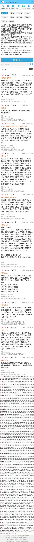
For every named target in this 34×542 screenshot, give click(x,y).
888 (15, 458)
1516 (27, 532)
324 (31, 403)
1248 (26, 499)
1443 (3, 524)
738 (9, 444)
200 (11, 392)
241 (29, 395)
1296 (18, 505)
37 (15, 378)
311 (4, 403)
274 (29, 398)
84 (17, 381)
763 (27, 445)
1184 (26, 491)
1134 (28, 485)
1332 (13, 510)
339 (29, 405)
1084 (31, 478)
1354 (3, 513)
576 (12, 428)
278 (4, 400)
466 (21, 417)
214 (6, 394)
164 (4, 389)
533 (24, 423)
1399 (21, 517)
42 (23, 378)
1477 (25, 527)
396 (11, 411)
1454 (32, 524)
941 (24, 463)
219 (17, 394)
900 (6, 459)
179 (2, 391)
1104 (16, 481)
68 (27, 380)
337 (24, 405)
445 (11, 416)
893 (26, 458)
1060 (1, 477)
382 (16, 409)
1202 (6, 494)
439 (33, 414)
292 (33, 400)
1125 (5, 485)
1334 (18, 510)
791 (17, 449)
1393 (5, 517)
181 (6, 391)
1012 (9, 470)
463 (15, 417)
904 (15, 459)
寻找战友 (4, 17)
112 (32, 383)
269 (19, 398)
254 (21, 397)
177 (31, 389)
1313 (30, 507)
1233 (20, 497)
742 (17, 444)
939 (19, 463)
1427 (27, 521)
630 (22, 433)
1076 (10, 478)
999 (8, 469)
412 (11, 412)
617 (29, 431)
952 (13, 464)
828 (26, 452)
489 (1, 420)
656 (8, 436)
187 (18, 391)
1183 (23, 491)
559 (11, 427)
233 (12, 395)
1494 (3, 530)
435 (24, 414)
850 (4, 455)
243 (33, 395)
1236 (28, 497)
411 (8, 412)
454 (30, 416)
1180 (15, 491)
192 (29, 391)
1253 (6, 500)
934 (9, 463)
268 (17, 398)
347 (11, 406)
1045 (29, 474)
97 (2, 383)
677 (18, 438)
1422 (14, 521)
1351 (29, 511)
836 (9, 453)
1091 (16, 480)
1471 (9, 527)
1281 (13, 503)
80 (11, 381)
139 (20, 386)
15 (16, 376)
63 (20, 380)
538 (1, 425)
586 (33, 428)
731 (29, 442)
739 (11, 444)
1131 (20, 485)
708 (15, 441)
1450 (21, 524)
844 (26, 453)
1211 (30, 494)
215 (8, 394)
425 (4, 414)
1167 (14, 489)
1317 (6, 508)
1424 (20, 521)
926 (26, 461)
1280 (10, 503)
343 (3, 406)
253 (19, 397)
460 (8, 417)
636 (1, 434)
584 (29, 428)
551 (28, 425)
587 (1, 430)
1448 (16, 524)
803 (8, 450)
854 (13, 455)
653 (2, 436)
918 (10, 461)
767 (2, 447)
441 (3, 416)
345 (7, 406)
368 (21, 408)
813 (29, 450)
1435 (15, 522)
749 (32, 444)
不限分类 (4, 13)
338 (26, 405)
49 (33, 378)
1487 (18, 528)
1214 (4, 496)
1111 (1, 483)
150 (9, 387)
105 (17, 383)
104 (15, 383)
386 (24, 409)
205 (21, 392)
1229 (10, 497)
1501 (21, 530)
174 (25, 389)
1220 (20, 496)
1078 (15, 478)
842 (21, 453)
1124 (2, 485)
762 (25, 445)
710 (19, 441)
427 (8, 414)
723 (12, 442)
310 (2, 403)
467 (23, 417)
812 (27, 450)
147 (3, 387)
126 (27, 384)
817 (4, 452)
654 (4, 436)
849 (2, 455)
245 (3, 397)
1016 (20, 470)
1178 (10, 491)
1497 (10, 530)
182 (8, 391)
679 (22, 438)
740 (13, 444)
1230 (13, 497)
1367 (4, 514)
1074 (5, 478)
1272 (22, 502)
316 (15, 403)
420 (27, 412)
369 (23, 408)
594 (15, 430)
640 (9, 434)
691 (13, 439)
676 (16, 438)
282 (12, 400)
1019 (27, 470)
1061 (4, 477)
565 (23, 427)
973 (22, 466)
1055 (22, 475)
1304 (6, 507)
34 (11, 378)
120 (15, 384)
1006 (27, 469)
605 (4, 431)
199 (9, 392)
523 (4, 423)
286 (20, 400)
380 (12, 409)
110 (27, 383)
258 (30, 397)
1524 (14, 533)
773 (14, 447)
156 (21, 387)
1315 (1, 508)
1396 (13, 517)
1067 (20, 477)
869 (10, 456)
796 (28, 449)
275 (31, 398)
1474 (17, 527)
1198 (29, 492)
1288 (31, 503)
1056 (24, 475)
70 (30, 380)
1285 (23, 503)
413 (13, 412)
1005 (24, 469)
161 (32, 387)
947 (2, 464)
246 (5, 397)
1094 (24, 480)
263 (6, 398)
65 (23, 380)
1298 (24, 505)
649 (28, 434)
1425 (22, 521)
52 (3, 380)
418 (23, 412)
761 (23, 445)
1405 (3, 519)
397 (13, 411)
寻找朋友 (19, 13)
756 (13, 445)
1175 (2, 491)
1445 (8, 524)
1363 (27, 513)
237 (20, 395)
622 (6, 433)
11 (11, 376)
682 (29, 438)
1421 (12, 521)
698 (28, 439)
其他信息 (11, 21)
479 (14, 419)
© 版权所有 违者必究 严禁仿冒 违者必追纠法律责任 (17, 541)
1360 (19, 513)
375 (2, 409)
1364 (30, 513)
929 (33, 461)
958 (25, 464)
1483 (7, 528)
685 (1, 439)
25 (31, 376)
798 (32, 449)
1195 (21, 492)
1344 (10, 511)
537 (33, 423)
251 (15, 397)
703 (4, 441)
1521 (6, 533)
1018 (25, 470)
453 (28, 416)
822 (14, 452)
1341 (3, 511)
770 (8, 447)
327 (4, 405)
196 (3, 392)
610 (15, 431)
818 (6, 452)
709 (17, 441)
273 (27, 398)
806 (15, 450)
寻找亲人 (11, 13)
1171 (25, 489)
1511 (14, 532)
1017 (22, 470)
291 (31, 400)
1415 (30, 519)
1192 (13, 492)
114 (2, 384)
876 (24, 456)
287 (22, 400)
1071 (30, 477)
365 (15, 408)
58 (12, 380)
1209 (24, 494)
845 (28, 453)
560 (13, 427)
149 (7, 387)
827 (24, 452)
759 (19, 445)
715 (29, 441)
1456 (3, 525)
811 (25, 450)
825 (20, 452)
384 (20, 409)
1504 (29, 530)
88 (23, 381)
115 (4, 384)
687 (5, 439)
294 (3, 401)
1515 (24, 532)
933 (7, 463)
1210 (27, 494)
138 (18, 386)
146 (1, 387)
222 (23, 394)
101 (9, 383)
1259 (22, 500)
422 (31, 412)
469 (27, 417)
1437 (20, 522)
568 (29, 427)
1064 (12, 477)
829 (29, 452)
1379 (2, 516)
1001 (13, 469)
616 (27, 431)
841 (19, 453)
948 (4, 464)
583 (26, 428)
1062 (6, 477)
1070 (27, 477)
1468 (1, 527)
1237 (31, 497)
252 (17, 397)
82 (14, 381)
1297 (21, 505)
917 (8, 461)
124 (23, 384)
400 (19, 411)
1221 (22, 496)
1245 (18, 499)
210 (32, 392)
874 (20, 456)
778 (24, 447)
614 (23, 431)
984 (11, 467)
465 (19, 417)
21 (25, 376)
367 (19, 408)
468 (25, 417)
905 (17, 459)
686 (3, 439)
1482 (5, 528)
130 (2, 386)
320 (23, 403)
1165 (9, 489)
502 (28, 420)
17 (19, 376)
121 (17, 384)
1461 (16, 525)
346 (9, 406)
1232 (18, 497)
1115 (12, 483)
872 (16, 456)
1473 (14, 527)
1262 (30, 500)
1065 (14, 477)
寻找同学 (27, 13)
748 (30, 444)
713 (25, 441)
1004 (21, 469)
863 (31, 455)
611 (17, 431)
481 (18, 419)
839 (15, 453)
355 (28, 406)
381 (14, 409)
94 (31, 381)
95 (33, 381)
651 (32, 434)
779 (26, 447)
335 (20, 405)
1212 (32, 494)
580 (20, 428)
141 (24, 386)
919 (12, 461)
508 (6, 422)
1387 (23, 516)
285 (18, 400)
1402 (29, 517)
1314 (32, 507)
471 (31, 417)
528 (14, 423)
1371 (14, 514)
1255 (11, 500)
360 (4, 408)
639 (7, 434)
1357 (11, 513)
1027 (15, 472)
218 (15, 394)
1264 (1, 502)
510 (11, 422)
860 (25, 455)
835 (7, 453)
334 (18, 405)
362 (8, 408)
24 (30, 376)
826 (22, 452)
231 (8, 395)
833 (3, 453)
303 (21, 401)
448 (17, 416)
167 (11, 389)
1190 (8, 492)
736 (5, 444)
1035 (3, 474)
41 (21, 378)
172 (21, 389)
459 (6, 417)
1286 (26, 503)
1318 (9, 508)
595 (17, 430)
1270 (17, 502)
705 (8, 441)
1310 (22, 507)
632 (26, 433)
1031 (26, 472)
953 (15, 464)
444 (9, 416)
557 (6, 427)
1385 (18, 516)
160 (30, 387)
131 (4, 386)
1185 (28, 491)
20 (24, 376)
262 (4, 398)
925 (24, 461)
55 (8, 380)
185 (14, 391)
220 (19, 394)
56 (9, 380)
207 (26, 392)
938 (17, 463)
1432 (7, 522)
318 (19, 403)
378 (8, 409)
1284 (20, 503)
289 (26, 400)
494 (11, 420)
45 (27, 378)
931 (3, 463)
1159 (27, 488)
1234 (23, 497)
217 (13, 394)
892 (24, 458)
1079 (18, 478)
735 (3, 444)
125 (25, 384)
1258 (19, 500)
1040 (16, 474)
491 (5, 420)
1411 (19, 519)
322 (27, 403)
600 (28, 430)
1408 (11, 519)
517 (25, 422)
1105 (19, 481)
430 (14, 414)
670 (4, 438)
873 (18, 456)
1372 (17, 514)
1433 (10, 522)
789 (13, 449)
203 (17, 392)
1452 (26, 524)
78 (8, 381)
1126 (7, 485)
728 (22, 442)
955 (19, 464)
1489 (23, 528)
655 (6, 436)
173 (23, 389)
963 (2, 466)
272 (25, 398)
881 (1, 458)
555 (2, 427)
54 (6, 380)
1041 (18, 474)
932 (5, 463)
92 (28, 381)
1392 (3, 517)
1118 (20, 483)
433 (20, 414)
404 (28, 411)
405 (30, 411)
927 (29, 461)
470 (29, 417)
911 (29, 459)
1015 (17, 470)
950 (8, 464)
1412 (22, 519)
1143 (18, 486)
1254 (8, 500)
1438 (23, 522)
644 (17, 434)
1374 (22, 514)
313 (8, 403)
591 (9, 430)
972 (20, 466)
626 (14, 433)
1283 (18, 503)
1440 (28, 522)
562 (17, 427)
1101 (8, 481)
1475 (20, 527)
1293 (10, 505)
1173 (30, 489)
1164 (6, 489)
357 (32, 406)
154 (17, 387)
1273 (25, 502)
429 (12, 414)
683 (31, 438)
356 (30, 406)
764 (29, 445)
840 (17, 453)
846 (30, 453)
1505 (32, 530)
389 (31, 409)
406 (32, 411)
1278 (5, 503)
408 (2, 412)
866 (4, 456)
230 (6, 395)
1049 (6, 475)
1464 (24, 525)
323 (29, 403)
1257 (16, 500)
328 (6, 405)
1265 (4, 502)
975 (26, 466)
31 (6, 378)
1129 (15, 485)
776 (20, 447)
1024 (7, 472)
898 (2, 459)
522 (2, 423)
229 (4, 395)
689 (9, 439)
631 (24, 433)
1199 (32, 492)
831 (33, 452)
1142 (16, 486)
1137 (3, 486)
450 (21, 416)
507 (4, 422)
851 (6, 455)
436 (26, 414)
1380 (5, 516)
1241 (8, 499)
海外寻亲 (4, 21)
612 (19, 431)
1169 (20, 489)
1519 (1, 533)
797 (30, 449)
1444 (5, 524)
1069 (25, 477)
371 (27, 408)
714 (27, 441)
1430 (2, 522)
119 (13, 384)
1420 (9, 521)
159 (28, 387)
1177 (7, 491)
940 (21, 463)
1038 (10, 474)
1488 (20, 528)
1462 (19, 525)
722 (10, 442)
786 (7, 449)
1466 (30, 525)
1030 (23, 472)
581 (22, 428)
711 (21, 441)
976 (29, 466)
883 (5, 458)
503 (30, 420)
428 (10, 414)
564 (21, 427)
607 (8, 431)
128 (31, 384)
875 (22, 456)
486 (29, 419)
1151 (6, 488)
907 (21, 459)
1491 (28, 528)
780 (29, 447)
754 (8, 445)
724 (14, 442)
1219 (17, 496)
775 (18, 447)
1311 (24, 507)
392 (3, 411)
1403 (32, 517)
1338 (28, 510)
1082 (26, 478)
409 (4, 412)
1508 (6, 532)
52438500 (25, 537)
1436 (18, 522)
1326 (30, 508)
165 (6, 389)
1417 (1, 521)
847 (32, 453)
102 (11, 383)
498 (19, 420)
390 (33, 409)
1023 (5, 472)
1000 (11, 469)
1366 (1, 514)
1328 (2, 510)
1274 (27, 502)
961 (31, 464)
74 (2, 381)
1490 (26, 528)
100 (7, 383)
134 (10, 386)
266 (13, 398)
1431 (5, 522)
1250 (32, 499)
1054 (19, 475)
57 (11, 380)
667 (31, 436)
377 (6, 409)
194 (33, 391)
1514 (22, 532)
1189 (5, 492)
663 (23, 436)
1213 (1, 496)
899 (4, 459)
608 (11, 431)
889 (17, 458)
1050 (8, 475)
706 (11, 441)
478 (12, 419)
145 (33, 386)
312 (6, 403)
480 (16, 419)
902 (11, 459)
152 (13, 387)
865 (2, 456)
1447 (13, 524)
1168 (17, 489)
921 (16, 461)
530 (18, 423)
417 (21, 412)
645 (19, 434)
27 (0, 378)
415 (17, 412)
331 (12, 405)
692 (15, 439)
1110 (32, 481)
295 (5, 401)
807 (17, 450)
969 (14, 466)
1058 (30, 475)
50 (0, 380)
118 (11, 384)
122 (19, 384)
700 (32, 439)
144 (31, 386)
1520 (4, 533)
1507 (3, 532)
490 (3, 420)
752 (4, 445)
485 (26, 419)
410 (6, 412)
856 (17, 455)
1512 (16, 532)
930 (1, 463)
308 (32, 401)
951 (11, 464)
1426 (25, 521)
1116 (14, 483)
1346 (16, 511)
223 (25, 394)
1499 (16, 530)
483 (22, 419)
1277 (2, 503)
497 (17, 420)
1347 (18, 511)
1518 (32, 532)
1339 (31, 510)
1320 (14, 508)
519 (29, 422)
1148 (32, 486)
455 (32, 416)
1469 (4, 527)
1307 (14, 507)
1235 (26, 497)
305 (26, 401)
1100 (6, 481)
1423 (17, 521)
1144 (21, 486)
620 (2, 433)
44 (25, 378)
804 (11, 450)
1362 (24, 513)
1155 (16, 488)
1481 (2, 528)
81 (12, 381)
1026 (13, 472)
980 (3, 467)
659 (15, 436)
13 (14, 376)
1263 (32, 500)
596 (19, 430)
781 (31, 447)
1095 (26, 480)
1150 (3, 488)
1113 (6, 483)
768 (4, 447)
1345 (13, 511)
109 (25, 383)
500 (24, 420)
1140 (10, 486)
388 (29, 409)
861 (27, 455)
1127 (10, 485)
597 (21, 430)
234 (14, 395)
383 (18, 409)
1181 (18, 491)
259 (32, 397)
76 (5, 381)
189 (22, 391)
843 (24, 453)
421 (29, 412)
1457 (6, 525)
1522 (9, 533)
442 (5, 416)
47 (30, 378)
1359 (16, 513)
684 (33, 438)
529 (16, 423)
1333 (15, 510)
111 (29, 383)
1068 (22, 477)
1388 (26, 516)
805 (13, 450)
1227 (5, 497)
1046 (32, 474)
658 (13, 436)
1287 (28, 503)
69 (28, 380)
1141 (13, 486)
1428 (30, 521)
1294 (13, 505)
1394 (8, 517)
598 (24, 430)
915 (4, 461)
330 (10, 405)
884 (7, 458)
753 (6, 445)
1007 (29, 469)
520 (31, 422)
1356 (8, 513)
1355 (6, 513)
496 (15, 420)
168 (13, 389)
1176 (5, 491)
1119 (22, 483)
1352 (32, 511)
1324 (25, 508)
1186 (31, 491)
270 (21, 398)
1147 (29, 486)
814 (31, 450)
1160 (30, 488)
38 (17, 378)
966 (8, 466)
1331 (10, 510)
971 (18, 466)
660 (17, 436)
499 (21, 420)
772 (12, 447)
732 (31, 442)
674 (12, 438)
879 (31, 456)
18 (21, 376)
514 (19, 422)
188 (20, 391)
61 (17, 380)
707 (13, 441)
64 (21, 380)
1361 (22, 513)
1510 (11, 532)
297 (9, 401)
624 (10, 433)
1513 (19, 532)
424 (2, 414)
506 (2, 422)
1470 (6, 527)
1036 (5, 474)
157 (24, 387)
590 (7, 430)
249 (11, 397)
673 (10, 438)
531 (20, 423)
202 (15, 392)
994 (32, 467)
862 (29, 455)
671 (6, 438)
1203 (8, 494)
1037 (8, 474)
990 (24, 467)
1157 (22, 488)
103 (13, 383)
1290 (3, 505)
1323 (22, 508)
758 (17, 445)
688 (7, 439)
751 (2, 445)
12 (12, 376)
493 (9, 420)
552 (30, 425)
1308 (16, 507)
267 (15, 398)
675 (14, 438)
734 (1, 444)
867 (6, 456)
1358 (14, 513)
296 (7, 401)
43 (24, 378)
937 (15, 463)
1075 (7, 478)
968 (12, 466)
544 (13, 425)
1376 (27, 514)
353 (24, 406)
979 (1, 467)
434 (22, 414)
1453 (29, 524)
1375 (25, 514)
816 (2, 452)
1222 (25, 496)
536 (31, 423)
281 (10, 400)
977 (31, 466)
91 (27, 381)
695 (21, 439)
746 (26, 444)
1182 (20, 491)
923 (20, 461)
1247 (24, 499)
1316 (4, 508)
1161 (32, 488)
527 (12, 423)
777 (22, 447)
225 (29, 394)
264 (8, 398)
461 (11, 417)
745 (24, 444)
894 (28, 458)
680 (24, 438)
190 (24, 391)
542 (9, 425)
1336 (23, 510)
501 (26, 420)
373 (31, 408)
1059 (32, 475)
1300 (29, 505)
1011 (6, 470)
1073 (2, 478)
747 (28, 444)
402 (24, 411)
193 (31, 391)
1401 (26, 517)
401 (21, 411)
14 (15, 376)
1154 (14, 488)
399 (17, 411)
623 (8, 433)
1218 (14, 496)
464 (17, 417)
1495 (5, 530)
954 (17, 464)
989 (21, 467)
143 (29, 386)
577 (14, 428)
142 (26, 386)
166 (8, 389)
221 (21, 394)
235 (16, 395)
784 (3, 449)
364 (13, 408)
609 (13, 431)
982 (7, 467)
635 (33, 433)
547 (19, 425)
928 (31, 461)
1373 (20, 514)
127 (29, 384)
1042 (21, 474)
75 (3, 381)
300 (15, 401)
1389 (28, 516)
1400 (24, 517)
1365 (32, 513)
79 (9, 381)
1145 (24, 486)
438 (31, 414)
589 (5, 430)
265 (11, 398)
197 (5, 392)
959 (27, 464)
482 (20, 419)
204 (19, 392)
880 (33, 456)
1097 (32, 480)
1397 (16, 517)
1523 (12, 533)
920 (14, 461)
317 (17, 403)
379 (10, 409)
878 (29, 456)
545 (15, 425)
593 (13, 430)
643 (15, 434)
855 (15, 455)
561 (15, 427)
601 (30, 430)
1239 (3, 499)
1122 (30, 483)
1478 (27, 527)
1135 (31, 485)
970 (16, 466)
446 (13, 416)
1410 (16, 519)
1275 (30, 502)
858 (21, 455)
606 (6, 431)
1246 (21, 499)
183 (10, 391)
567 (27, 427)
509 (8, 422)
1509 (8, 532)
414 (15, 412)
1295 (16, 505)
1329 (5, 510)
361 (6, 408)
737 (7, 444)
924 (22, 461)
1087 (5, 480)
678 (20, 438)
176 (29, 389)
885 (9, 458)
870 (12, 456)
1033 (31, 472)
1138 (5, 486)
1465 (27, 525)
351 (19, 406)
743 (19, 444)
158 (26, 387)
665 (27, 436)
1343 (8, 511)
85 (18, 381)
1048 (3, 475)
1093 (21, 480)
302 (19, 401)
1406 (6, 519)
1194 (18, 492)
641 (11, 434)
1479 (30, 527)
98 (3, 383)
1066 (17, 477)
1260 (24, 500)
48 (31, 378)
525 (8, 423)
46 (28, 378)
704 (6, 441)
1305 (8, 507)
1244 (16, 499)
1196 (24, 492)
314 (11, 403)
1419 (6, 521)
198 (7, 392)
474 (4, 419)
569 (31, 427)
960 (29, 464)
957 (23, 464)
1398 (18, 517)
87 (21, 381)
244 (1, 397)
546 (17, 425)
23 (28, 376)
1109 (30, 481)
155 (19, 387)
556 (4, 427)
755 (11, 445)
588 (3, 430)
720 (6, 442)
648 (26, 434)
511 (13, 422)
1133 (26, 485)
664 (25, 436)
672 (8, 438)
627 (16, 433)
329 (8, 405)
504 (32, 420)
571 (2, 428)
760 (21, 445)
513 (17, 422)
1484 (10, 528)
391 (1, 411)
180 (4, 391)
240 (26, 395)
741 (15, 444)
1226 (2, 497)
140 (22, 386)
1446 (10, 524)
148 (5, 387)
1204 (11, 494)
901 (8, 459)
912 (31, 459)
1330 (7, 510)
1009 (1, 470)
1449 (18, 524)
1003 (19, 469)
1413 (24, 519)
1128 (13, 485)
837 (11, 453)
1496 (8, 530)
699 (30, 439)
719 (4, 442)
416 (19, 412)
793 (21, 449)
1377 (30, 514)
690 (11, 439)
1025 (10, 472)
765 (31, 445)
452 (26, 416)
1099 (3, 481)
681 (26, 438)
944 (30, 463)
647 (24, 434)
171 (19, 389)
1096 (29, 480)
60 (15, 380)
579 (18, 428)
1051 (11, 475)
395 (9, 411)
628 (18, 433)
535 (29, 423)
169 (15, 389)
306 (28, 401)
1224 (30, 496)
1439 (26, 522)
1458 (8, 525)
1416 (32, 519)
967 (10, 466)
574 (8, 428)
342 (1, 406)
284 (16, 400)
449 (19, 416)
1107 (24, 481)
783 (1, 449)
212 (2, 394)
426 (6, 414)
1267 (9, 502)
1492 (31, 528)
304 (24, 401)
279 (6, 400)
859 (23, 455)
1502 (24, 530)
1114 (9, 483)
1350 (26, 511)
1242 (10, 499)
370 (25, 408)
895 (30, 458)
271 (23, 398)
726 (18, 442)
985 (13, 467)
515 (21, 422)
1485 (13, 528)
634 (31, 433)
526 (10, 423)
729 (24, 442)
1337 (26, 510)
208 (28, 392)
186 (16, 391)
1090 (13, 480)
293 (1, 401)
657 (11, 436)
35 (12, 378)
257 (28, 397)
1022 (2, 472)
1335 (20, 510)
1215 (6, 496)
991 (26, 467)
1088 (8, 480)
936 (13, 463)
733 (33, 442)
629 (20, 433)
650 (30, 434)
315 (13, 403)
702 (2, 441)
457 (2, 417)
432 (18, 414)
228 (2, 395)
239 (24, 395)
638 (5, 434)
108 (23, 383)
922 (18, 461)
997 (4, 469)
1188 (3, 492)
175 (27, 389)
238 (22, 395)
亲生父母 (19, 17)
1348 (21, 511)
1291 (5, 505)
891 (21, 458)
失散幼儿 (27, 17)
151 (11, 387)
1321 (17, 508)
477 (10, 419)
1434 (13, 522)
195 (1, 392)
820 (10, 452)
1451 (24, 524)
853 (11, 455)
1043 (24, 474)
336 (22, 405)
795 (26, 449)
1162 (1, 489)
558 (8, 427)
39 (18, 378)
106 (19, 383)
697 (26, 439)
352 (21, 406)
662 (21, 436)
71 (31, 380)
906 (19, 459)
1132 (23, 485)
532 (22, 423)
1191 (10, 492)
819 (8, 452)
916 (6, 461)
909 (25, 459)
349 (15, 406)
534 (26, 423)
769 (6, 447)
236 (18, 395)
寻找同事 (11, 17)
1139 (8, 486)
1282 (15, 503)
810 (23, 450)
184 (12, 391)
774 (16, 447)
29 (3, 378)
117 (8, 384)
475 (6, 419)
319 (21, 403)
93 (30, 381)
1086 (3, 480)
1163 (4, 489)
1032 (28, 472)
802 (6, 450)
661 (19, 436)
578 (16, 428)
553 (32, 425)
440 (1, 416)
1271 (20, 502)
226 (31, 394)
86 (20, 381)
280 (8, 400)
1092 (18, 480)
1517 (30, 532)
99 (5, 383)
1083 (28, 478)
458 (4, 417)
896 (32, 458)
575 (10, 428)
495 (13, 420)
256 (26, 397)
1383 (13, 516)
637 (3, 434)
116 (6, 384)
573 (6, 428)
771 (10, 447)
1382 (10, 516)
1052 (14, 475)
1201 (3, 494)
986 (15, 467)
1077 (13, 478)
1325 (27, 508)
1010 (4, 470)
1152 (8, 488)
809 (21, 450)
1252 (3, 500)
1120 (25, 483)
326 (2, 405)
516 (23, 422)
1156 (19, 488)
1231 (15, 497)
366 (17, 408)
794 (24, 449)
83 (15, 381)
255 (24, 397)
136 (14, 386)
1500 (18, 530)
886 (11, 458)
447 (15, 416)
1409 (14, 519)
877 (26, 456)
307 (30, 401)
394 (7, 411)
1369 (9, 514)
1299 (26, 505)
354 (26, 406)
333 (16, 405)
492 (7, 420)
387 (26, 409)
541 (7, 425)
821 (12, 452)
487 (31, 419)
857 (19, 455)
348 (13, 406)
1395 (10, 517)
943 (28, 463)
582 (24, 428)
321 (25, 403)
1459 (11, 525)
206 (24, 392)
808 (19, 450)
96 (0, 383)
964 (4, 466)
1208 (22, 494)
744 (21, 444)
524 (6, 423)
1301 (32, 505)
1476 (22, 527)
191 (26, 391)
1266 (6, 502)
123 (21, 384)
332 (14, 405)
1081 (23, 478)
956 (21, 464)
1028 (18, 472)
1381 (7, 516)
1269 (14, 502)
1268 (12, 502)
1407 (8, 519)
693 (17, 439)
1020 (30, 470)
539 (3, 425)
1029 (20, 472)
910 (27, 459)
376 (4, 409)
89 (24, 381)
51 (2, 380)
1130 (18, 485)
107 (21, 383)
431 (16, 414)
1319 (12, 508)
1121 (27, 483)
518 (27, 422)
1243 (13, 499)
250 (13, 397)
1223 (27, 496)
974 (24, 466)
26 (33, 376)
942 (26, 463)
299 (13, 401)
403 (26, 411)
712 (23, 441)
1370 (12, 514)
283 (14, 400)
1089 (10, 480)
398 (15, 411)
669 (2, 438)
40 (20, 378)
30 (5, 378)
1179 (13, 491)
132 (6, 386)
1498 (13, 530)
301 (17, 401)
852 (8, 455)
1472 (12, 527)
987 (17, 467)
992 (28, 467)
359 (2, 408)
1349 (24, 511)
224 (27, 394)
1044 (26, 474)
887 (13, 458)
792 (19, 449)
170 (17, 389)
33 (9, 378)
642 (13, 434)
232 (10, 395)
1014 (14, 470)
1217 (12, 496)
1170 (22, 489)
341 (33, 405)
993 (30, 467)
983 (9, 467)
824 (18, 452)
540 (5, 425)
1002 (16, 469)
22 (27, 376)
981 (5, 467)
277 (2, 400)
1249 (29, 499)
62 (18, 380)
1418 (4, 521)
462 (13, 417)
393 (5, 411)
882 (3, 458)
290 (29, 400)
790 (15, 449)
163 (2, 389)
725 (16, 442)
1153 (11, 488)
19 (22, 376)
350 (17, 406)
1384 (15, 516)
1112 (4, 483)
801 (4, 450)
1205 (14, 494)
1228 (7, 497)
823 (16, 452)
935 (11, 463)
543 (11, 425)
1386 (20, 516)
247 (7, 397)
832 (1, 453)
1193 (16, 492)
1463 (22, 525)
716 (31, 441)
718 (2, 442)
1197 (26, 492)
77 (6, 381)
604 (2, 431)
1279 (7, 503)
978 (33, 466)
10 (9, 376)
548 (21, 425)
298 (11, 401)
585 (31, 428)
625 (12, 433)
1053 (16, 475)
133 (8, 386)
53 (5, 380)
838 (13, 453)
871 (14, 456)
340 (31, 405)
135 (12, 386)
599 (26, 430)
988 (19, 467)
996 (2, 469)
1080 (20, 478)
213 (4, 394)
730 (26, 442)
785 (5, 449)
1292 (8, 505)
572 (4, 428)
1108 (27, 481)
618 (31, 431)
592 (11, 430)
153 (15, 387)
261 (2, 398)
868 (8, 456)
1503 (26, 530)
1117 (17, 483)
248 (9, 397)
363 (11, 408)
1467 (32, 525)
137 (16, 386)
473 (2, 419)
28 (2, 378)
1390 (31, 516)
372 (29, 408)
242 (31, 395)
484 (24, 419)
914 (2, 461)
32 (8, 378)
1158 (24, 488)
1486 (15, 528)
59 (14, 380)
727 (20, 442)
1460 (14, 525)
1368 (6, 514)
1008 (32, 469)
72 (33, 380)
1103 (14, 481)
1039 (13, 474)
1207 (19, 494)
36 (14, 378)
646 (21, 434)
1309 (19, 507)
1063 (9, 477)
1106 (22, 481)
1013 (12, 470)
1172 (27, 489)
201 (13, 392)
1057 (27, 475)
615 (25, 431)
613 (21, 431)
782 (33, 447)
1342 (5, 511)
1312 (27, 507)
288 (24, 400)
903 (13, 459)
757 (15, 445)
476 (8, 419)
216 (11, 394)
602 (32, 430)
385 (22, 409)
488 (33, 419)
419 (25, 412)
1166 (12, 489)
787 (9, 449)
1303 (3, 507)
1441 (31, 522)
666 (29, 436)
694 (19, 439)
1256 (14, 500)
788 (11, 449)
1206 (16, 494)
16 (18, 376)
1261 (27, 500)
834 (5, 453)
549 (24, 425)
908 (23, 459)
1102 (11, 481)
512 (15, 422)
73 (0, 381)
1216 (9, 496)
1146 (26, 486)
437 (29, 414)
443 (7, 416)
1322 (20, 508)
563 (19, 427)
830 (31, 452)
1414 (27, 519)
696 (24, 439)
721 (8, 442)
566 (25, 427)
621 (4, 433)
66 (24, 380)
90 (25, 381)
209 (30, 392)
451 (24, 416)
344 (5, 406)
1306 (11, 507)
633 (29, 433)
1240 (5, 499)
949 (6, 464)
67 (25, 380)
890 (19, 458)
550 (26, 425)
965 (6, 466)
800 (2, 450)
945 (32, 463)
